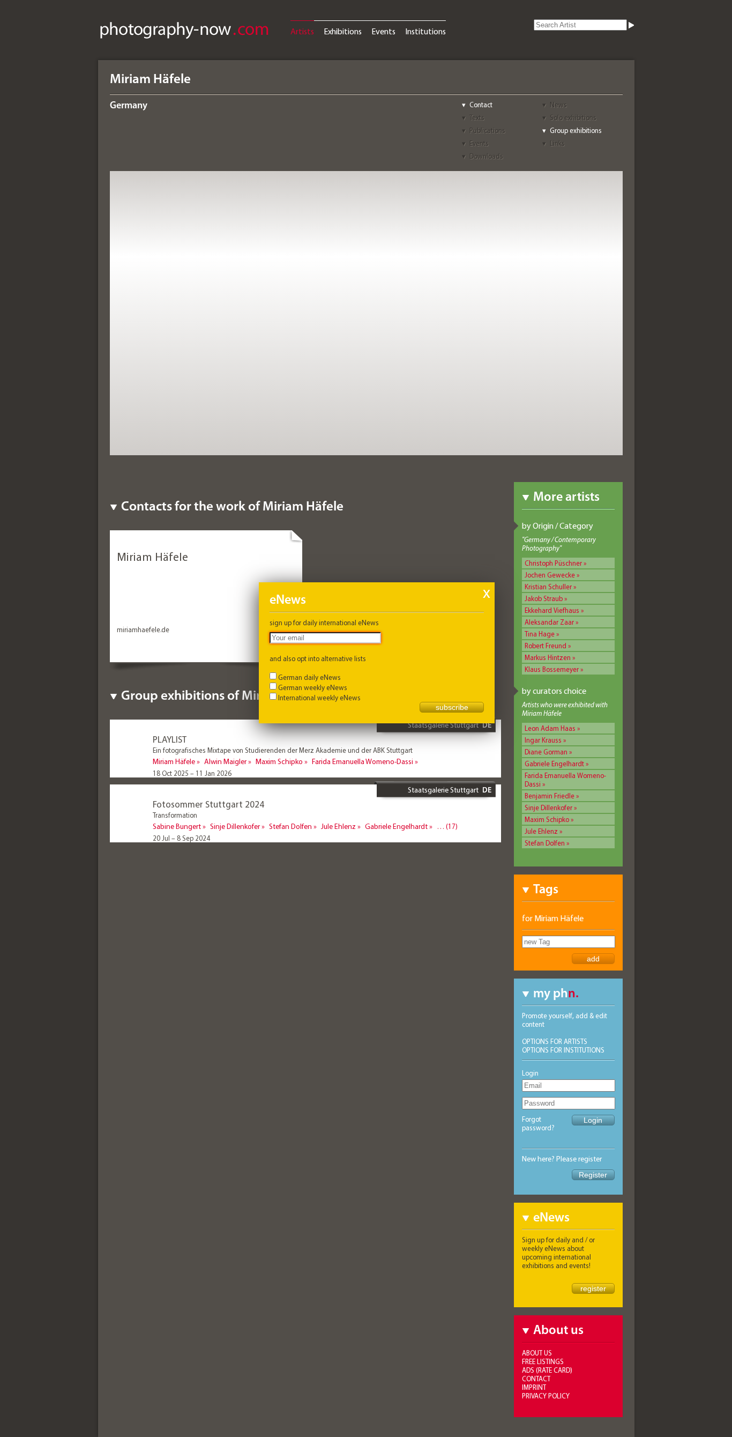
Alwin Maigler (225, 761)
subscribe (452, 707)
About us (537, 1353)
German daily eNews (309, 677)
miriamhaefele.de (143, 629)
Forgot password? (538, 1123)
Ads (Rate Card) (547, 1370)
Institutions (425, 31)
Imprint (534, 1387)
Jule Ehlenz (541, 831)
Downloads (486, 156)
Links (557, 143)
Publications (487, 130)
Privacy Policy (546, 1395)
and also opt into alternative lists (318, 658)
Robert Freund (545, 645)
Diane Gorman (546, 751)
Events (383, 31)
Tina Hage (540, 633)
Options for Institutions (563, 1050)
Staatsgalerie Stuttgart (443, 725)
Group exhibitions (576, 130)
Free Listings (543, 1361)
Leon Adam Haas (550, 728)
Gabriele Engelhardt (554, 763)
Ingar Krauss (543, 740)
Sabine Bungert (177, 826)
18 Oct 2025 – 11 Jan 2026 (192, 773)
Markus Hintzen (548, 657)
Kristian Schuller (548, 586)
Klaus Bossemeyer (552, 669)
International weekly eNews (319, 697)
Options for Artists (554, 1041)
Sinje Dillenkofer (548, 807)
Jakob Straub (544, 598)
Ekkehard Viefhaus (552, 610)
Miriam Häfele (174, 761)
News (558, 104)
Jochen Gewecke (550, 575)
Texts (476, 117)
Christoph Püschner (553, 563)
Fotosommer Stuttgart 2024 (208, 804)
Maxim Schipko (547, 819)
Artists (302, 31)
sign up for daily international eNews (324, 622)
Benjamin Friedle (549, 795)
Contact (480, 104)
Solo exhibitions (573, 117)
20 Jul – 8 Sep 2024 (181, 838)
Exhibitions (343, 31)
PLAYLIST (169, 739)
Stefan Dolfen (545, 843)
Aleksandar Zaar (549, 622)
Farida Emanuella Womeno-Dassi (362, 761)
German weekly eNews (312, 687)
